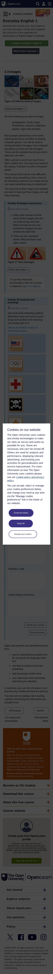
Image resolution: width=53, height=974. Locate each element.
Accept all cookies (21, 513)
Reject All (21, 523)
